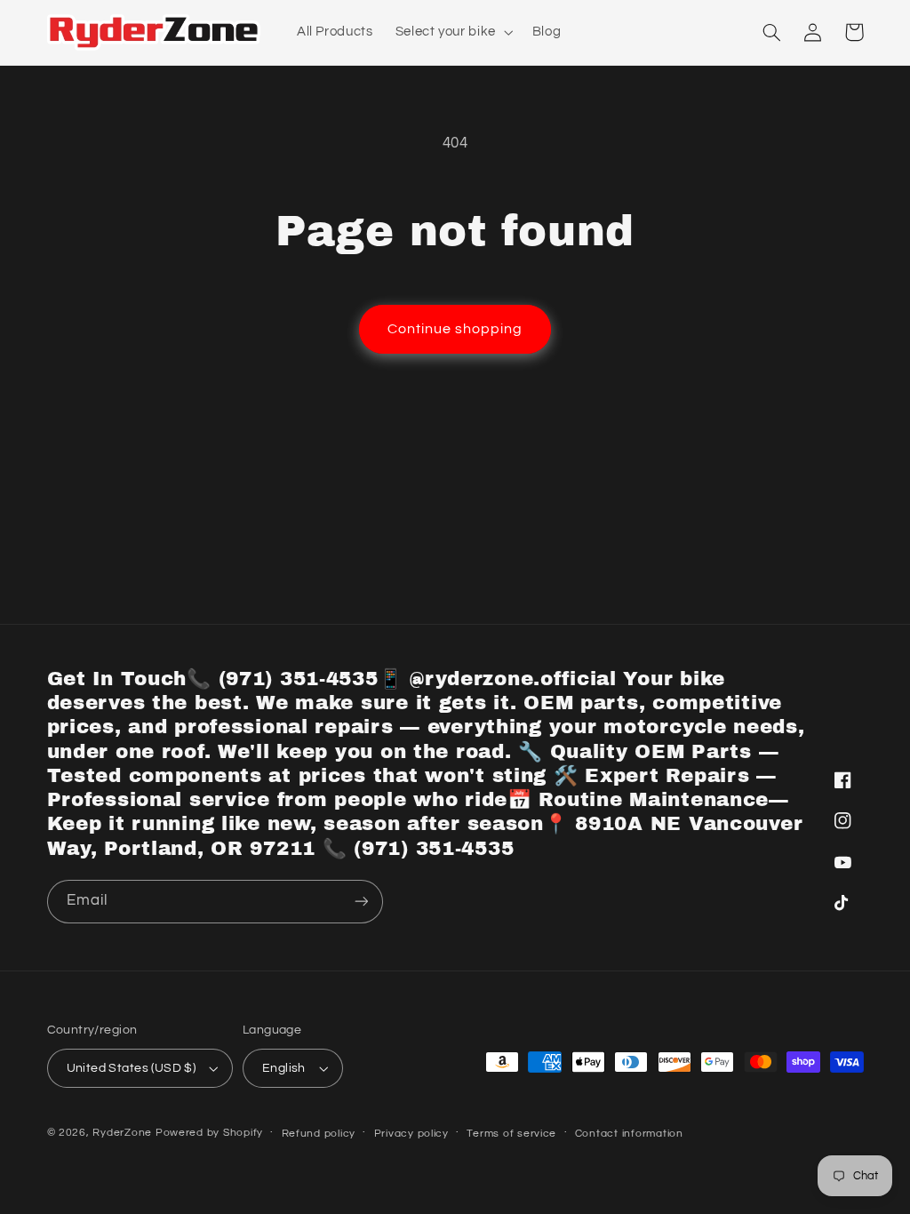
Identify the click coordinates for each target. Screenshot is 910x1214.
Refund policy (319, 1133)
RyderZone (122, 1133)
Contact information (629, 1133)
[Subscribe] (360, 901)
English (284, 1068)
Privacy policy (411, 1133)
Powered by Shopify (209, 1133)
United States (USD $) (131, 1068)
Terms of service (511, 1133)
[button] (452, 32)
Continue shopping (455, 329)
